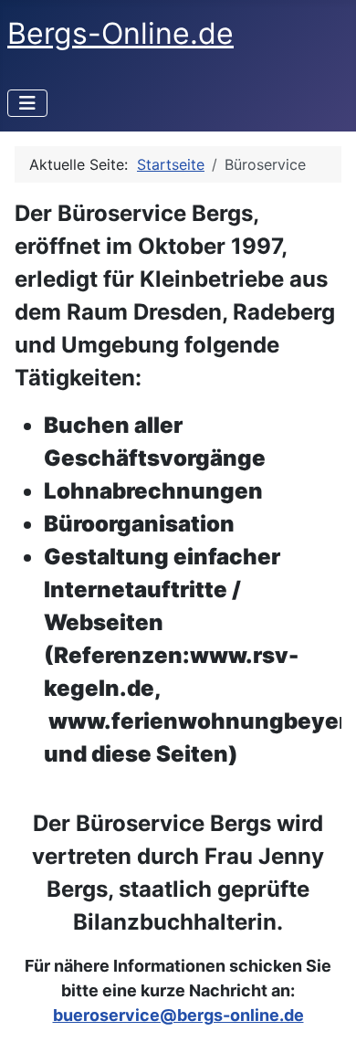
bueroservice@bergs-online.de (178, 1015)
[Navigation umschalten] (27, 103)
